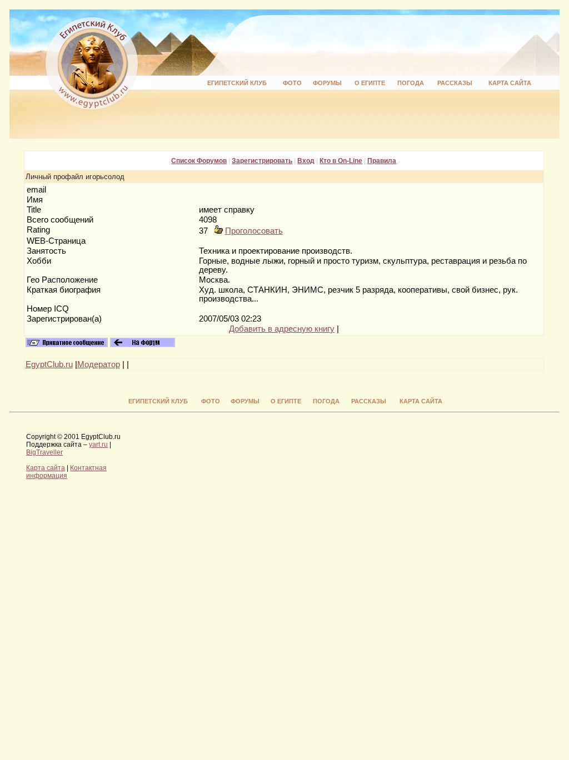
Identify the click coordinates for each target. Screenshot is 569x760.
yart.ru (98, 444)
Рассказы (454, 83)
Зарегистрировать (262, 161)
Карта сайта (509, 83)
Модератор (98, 364)
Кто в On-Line (341, 161)
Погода (410, 83)
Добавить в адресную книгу (282, 328)
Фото (292, 83)
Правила (381, 161)
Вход (306, 161)
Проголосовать (254, 230)
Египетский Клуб (237, 83)
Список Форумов (199, 161)
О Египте (370, 83)
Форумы (327, 83)
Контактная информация (66, 472)
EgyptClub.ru (49, 364)
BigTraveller (44, 452)
